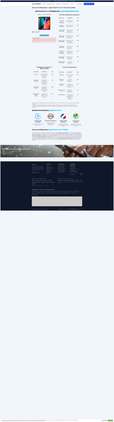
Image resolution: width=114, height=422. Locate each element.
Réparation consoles (61, 167)
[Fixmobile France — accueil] (36, 4)
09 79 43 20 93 (73, 1)
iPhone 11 (33, 180)
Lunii (80, 180)
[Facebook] (32, 172)
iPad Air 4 (43, 182)
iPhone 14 (46, 180)
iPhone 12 (37, 180)
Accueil (43, 3)
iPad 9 (40, 182)
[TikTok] (38, 172)
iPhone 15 (50, 180)
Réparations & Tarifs (50, 3)
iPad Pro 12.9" (53, 182)
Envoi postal (58, 3)
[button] (44, 35)
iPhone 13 (41, 180)
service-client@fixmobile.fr (74, 171)
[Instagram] (34, 172)
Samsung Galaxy (60, 180)
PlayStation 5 (66, 180)
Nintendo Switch (71, 180)
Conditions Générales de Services (35, 209)
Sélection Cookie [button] (104, 420)
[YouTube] (36, 172)
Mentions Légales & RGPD (44, 209)
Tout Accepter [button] (110, 420)
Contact (71, 3)
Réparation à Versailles (61, 170)
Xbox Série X (77, 180)
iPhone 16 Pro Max (34, 182)
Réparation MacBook (61, 165)
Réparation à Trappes (61, 171)
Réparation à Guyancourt (61, 168)
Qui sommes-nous (65, 3)
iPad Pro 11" (47, 182)
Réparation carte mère (50, 168)
